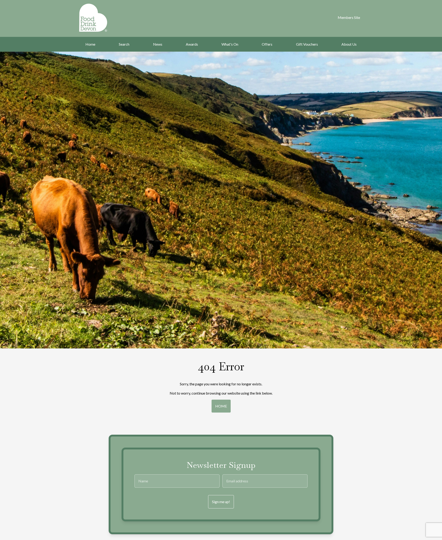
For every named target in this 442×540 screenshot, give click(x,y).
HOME (221, 406)
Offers (267, 44)
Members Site (349, 17)
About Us (349, 44)
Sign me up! (221, 501)
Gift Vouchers (307, 44)
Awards (192, 44)
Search (124, 44)
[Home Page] (99, 18)
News (157, 44)
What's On (229, 44)
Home (90, 44)
